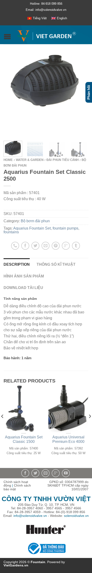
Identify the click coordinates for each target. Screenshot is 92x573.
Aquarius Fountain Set (32, 228)
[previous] (2, 426)
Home (8, 160)
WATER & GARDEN (29, 160)
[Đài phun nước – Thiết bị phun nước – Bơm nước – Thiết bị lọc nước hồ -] (46, 34)
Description (17, 264)
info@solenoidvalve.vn (30, 516)
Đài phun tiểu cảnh (62, 160)
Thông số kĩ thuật (56, 264)
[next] (87, 149)
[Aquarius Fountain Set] (46, 80)
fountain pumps (65, 228)
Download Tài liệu (23, 288)
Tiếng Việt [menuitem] (40, 18)
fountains (11, 232)
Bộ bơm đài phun (35, 221)
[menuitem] (37, 18)
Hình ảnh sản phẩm (24, 276)
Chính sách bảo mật (17, 487)
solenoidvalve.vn (76, 516)
